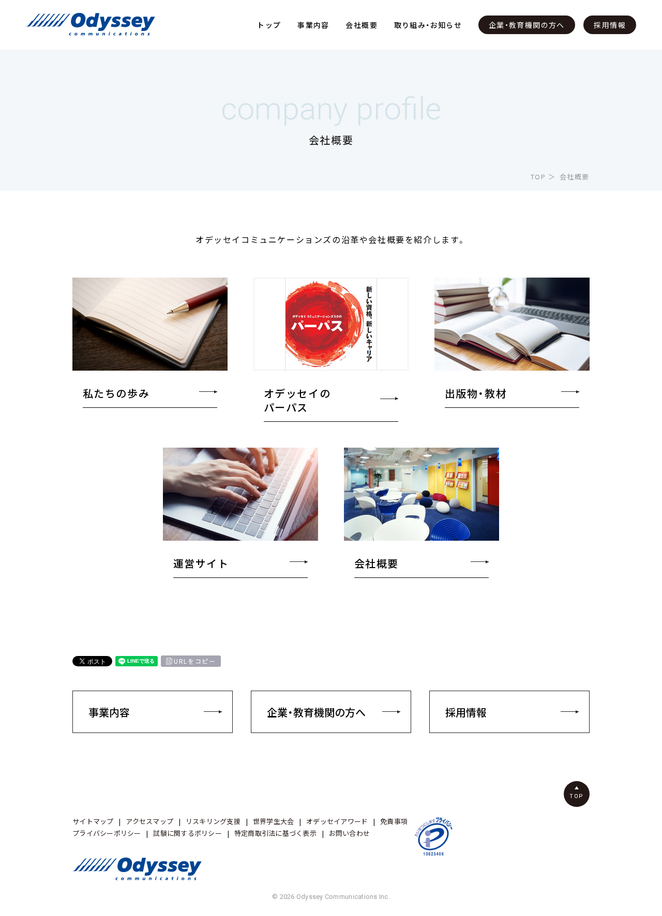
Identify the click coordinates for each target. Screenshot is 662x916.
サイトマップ (93, 821)
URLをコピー (195, 661)
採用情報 (610, 25)
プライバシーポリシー (106, 833)
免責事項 (394, 821)
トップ (269, 25)
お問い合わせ (349, 833)
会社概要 (361, 25)
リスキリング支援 (213, 821)
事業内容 (313, 25)
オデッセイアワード (337, 821)
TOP (538, 176)
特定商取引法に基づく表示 (275, 833)
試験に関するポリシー (187, 833)
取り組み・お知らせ (428, 25)
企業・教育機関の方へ (527, 25)
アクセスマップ (149, 821)
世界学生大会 (273, 821)
